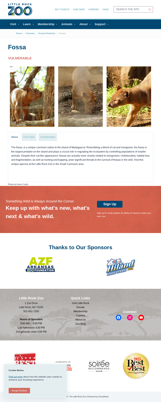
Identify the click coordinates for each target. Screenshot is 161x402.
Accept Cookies (19, 390)
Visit (13, 24)
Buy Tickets (62, 9)
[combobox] (130, 9)
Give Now (78, 9)
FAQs (105, 9)
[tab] (14, 137)
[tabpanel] (80, 162)
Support (100, 24)
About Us (80, 319)
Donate (80, 307)
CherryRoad (103, 397)
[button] (32, 96)
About (83, 24)
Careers (93, 9)
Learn (27, 24)
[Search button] (150, 9)
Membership (46, 24)
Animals (66, 24)
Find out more (16, 376)
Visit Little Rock (80, 303)
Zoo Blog (80, 324)
